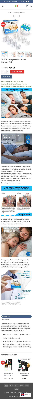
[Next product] (14, 16)
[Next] (28, 35)
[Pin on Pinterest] (16, 303)
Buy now (7, 76)
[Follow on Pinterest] (26, 1)
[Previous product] (18, 16)
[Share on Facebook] (6, 303)
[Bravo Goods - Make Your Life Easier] (16, 6)
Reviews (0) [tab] (6, 319)
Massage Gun (24, 375)
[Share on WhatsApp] (3, 303)
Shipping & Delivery (10, 392)
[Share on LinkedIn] (19, 303)
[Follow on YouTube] (28, 1)
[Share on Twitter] (9, 303)
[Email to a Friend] (12, 303)
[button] (2, 6)
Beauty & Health (19, 12)
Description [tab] (6, 316)
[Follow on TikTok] (25, 1)
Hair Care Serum (8, 375)
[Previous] (4, 35)
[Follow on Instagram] (23, 1)
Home (10, 12)
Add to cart (17, 71)
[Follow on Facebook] (21, 1)
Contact (16, 394)
